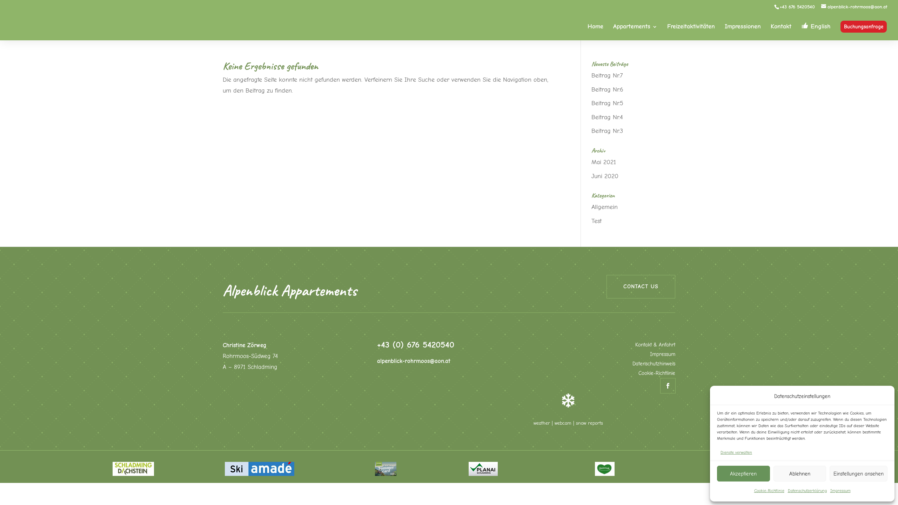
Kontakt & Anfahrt (655, 345)
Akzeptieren (743, 474)
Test (596, 221)
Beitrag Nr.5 (607, 103)
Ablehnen (799, 474)
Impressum (840, 490)
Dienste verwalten (736, 452)
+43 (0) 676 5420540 (415, 344)
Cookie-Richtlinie (769, 490)
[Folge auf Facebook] (668, 385)
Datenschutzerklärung (807, 490)
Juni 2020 (604, 176)
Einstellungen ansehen (858, 474)
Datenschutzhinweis (653, 364)
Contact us (640, 286)
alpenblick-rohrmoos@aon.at (413, 361)
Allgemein (604, 207)
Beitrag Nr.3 (607, 131)
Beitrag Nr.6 (607, 89)
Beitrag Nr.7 (607, 75)
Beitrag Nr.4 (607, 117)
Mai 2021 (603, 162)
